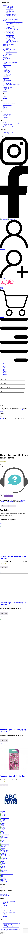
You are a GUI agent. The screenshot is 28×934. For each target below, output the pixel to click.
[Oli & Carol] (3, 857)
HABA (4, 366)
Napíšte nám (12, 219)
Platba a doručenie (7, 114)
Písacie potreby (6, 69)
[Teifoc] (2, 876)
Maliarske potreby (7, 65)
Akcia (4, 96)
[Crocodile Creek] (4, 818)
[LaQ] (1, 841)
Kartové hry (8, 46)
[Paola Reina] (3, 858)
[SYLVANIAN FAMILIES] (6, 874)
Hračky (4, 20)
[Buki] (1, 816)
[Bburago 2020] (4, 814)
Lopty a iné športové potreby (12, 41)
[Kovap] (2, 840)
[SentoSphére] (3, 868)
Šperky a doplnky (7, 80)
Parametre (12, 505)
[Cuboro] (2, 819)
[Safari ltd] (2, 866)
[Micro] (2, 849)
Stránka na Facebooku (8, 132)
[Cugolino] (2, 820)
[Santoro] (2, 867)
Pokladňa (5, 107)
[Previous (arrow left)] (0, 933)
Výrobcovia (5, 117)
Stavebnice (5, 89)
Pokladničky (6, 78)
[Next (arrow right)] (2, 933)
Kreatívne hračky (7, 55)
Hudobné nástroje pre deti (9, 49)
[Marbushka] (3, 846)
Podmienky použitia (7, 124)
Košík (4, 106)
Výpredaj (5, 98)
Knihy (4, 50)
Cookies (5, 125)
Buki (4, 370)
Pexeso (7, 48)
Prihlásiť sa (2, 249)
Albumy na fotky (9, 6)
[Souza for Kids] (4, 872)
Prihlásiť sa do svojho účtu (9, 103)
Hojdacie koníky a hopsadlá (12, 29)
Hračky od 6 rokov (10, 37)
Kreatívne (5, 372)
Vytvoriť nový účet (7, 105)
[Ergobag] (2, 823)
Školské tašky (9, 74)
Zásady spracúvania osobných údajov (11, 123)
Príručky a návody (7, 83)
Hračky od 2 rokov (10, 32)
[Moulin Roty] (3, 853)
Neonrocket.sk (3, 930)
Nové (21, 501)
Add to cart (8, 496)
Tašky (4, 82)
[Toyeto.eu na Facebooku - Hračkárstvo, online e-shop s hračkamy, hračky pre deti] (14, 164)
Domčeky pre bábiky (13, 25)
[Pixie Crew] (3, 862)
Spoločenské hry (6, 88)
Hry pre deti (5, 45)
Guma (4, 63)
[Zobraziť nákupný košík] (14, 302)
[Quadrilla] (2, 863)
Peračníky (5, 67)
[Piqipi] (2, 861)
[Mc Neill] (2, 848)
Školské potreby (6, 71)
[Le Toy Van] (3, 842)
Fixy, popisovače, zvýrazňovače (10, 62)
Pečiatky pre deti (6, 58)
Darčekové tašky (9, 9)
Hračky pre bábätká (10, 39)
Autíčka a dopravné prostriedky (13, 23)
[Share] (2, 932)
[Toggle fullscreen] (3, 932)
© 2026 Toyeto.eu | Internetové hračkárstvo (10, 929)
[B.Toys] (2, 812)
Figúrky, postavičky (10, 28)
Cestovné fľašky (9, 7)
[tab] (5, 506)
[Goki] (1, 831)
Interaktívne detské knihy (11, 52)
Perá (4, 66)
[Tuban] (2, 880)
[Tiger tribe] (3, 879)
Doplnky (8, 27)
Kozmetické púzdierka (11, 14)
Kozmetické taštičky (10, 15)
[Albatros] (2, 811)
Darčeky (5, 5)
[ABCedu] (11, 810)
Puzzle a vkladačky (7, 70)
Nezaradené (5, 57)
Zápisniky (8, 75)
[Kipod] (2, 838)
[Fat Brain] (2, 824)
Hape (4, 369)
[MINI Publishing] (4, 850)
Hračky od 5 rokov (10, 36)
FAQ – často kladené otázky (9, 115)
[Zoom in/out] (4, 932)
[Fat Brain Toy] (3, 825)
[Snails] (2, 871)
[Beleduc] (2, 815)
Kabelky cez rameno (10, 11)
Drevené (5, 371)
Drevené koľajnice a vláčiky (12, 19)
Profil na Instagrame (7, 133)
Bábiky (7, 24)
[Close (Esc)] (0, 932)
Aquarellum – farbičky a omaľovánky (14, 22)
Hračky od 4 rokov (10, 35)
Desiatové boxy (6, 59)
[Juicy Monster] (4, 837)
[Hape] (2, 833)
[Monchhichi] (3, 851)
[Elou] (1, 822)
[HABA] (2, 832)
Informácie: (6, 494)
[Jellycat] (2, 836)
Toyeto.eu (1, 887)
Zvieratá (5, 91)
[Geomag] (2, 827)
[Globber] (2, 829)
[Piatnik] (2, 859)
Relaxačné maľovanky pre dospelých (11, 84)
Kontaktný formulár (4, 895)
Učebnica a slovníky (7, 87)
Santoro (4, 365)
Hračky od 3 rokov (10, 33)
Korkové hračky (9, 40)
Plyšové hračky (9, 42)
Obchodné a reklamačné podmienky (11, 126)
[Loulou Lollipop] (4, 844)
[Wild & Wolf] (3, 881)
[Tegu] (1, 875)
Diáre (4, 61)
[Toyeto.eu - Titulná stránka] (6, 284)
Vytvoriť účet (3, 278)
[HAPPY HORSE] (4, 835)
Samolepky (8, 72)
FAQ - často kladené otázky (9, 912)
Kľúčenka (8, 12)
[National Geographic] (5, 855)
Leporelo (8, 53)
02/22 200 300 (4, 219)
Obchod (5, 363)
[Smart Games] (3, 870)
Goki (4, 367)
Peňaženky (8, 16)
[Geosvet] (2, 828)
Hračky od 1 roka (10, 31)
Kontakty (5, 109)
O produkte (5, 505)
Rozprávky (5, 85)
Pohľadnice (5, 76)
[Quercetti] (2, 865)
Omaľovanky (9, 54)
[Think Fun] (3, 878)
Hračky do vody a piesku (8, 44)
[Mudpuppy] (3, 854)
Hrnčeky (8, 10)
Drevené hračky (6, 18)
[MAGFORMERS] (4, 845)
